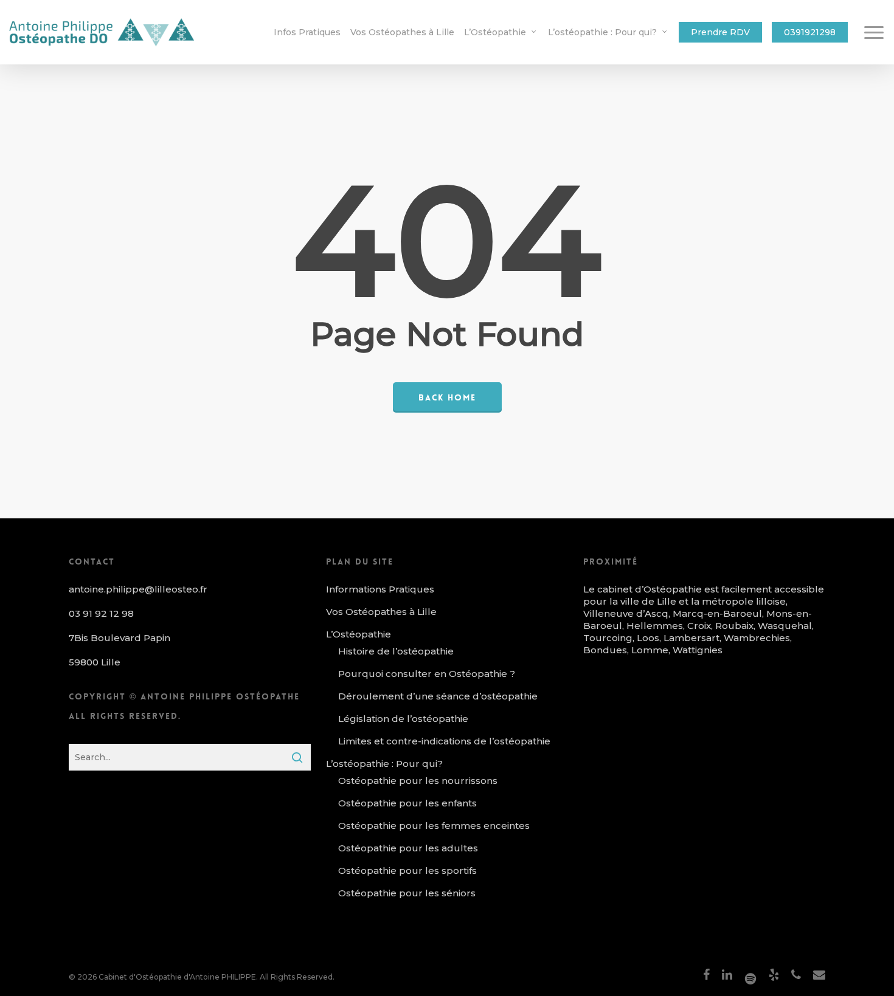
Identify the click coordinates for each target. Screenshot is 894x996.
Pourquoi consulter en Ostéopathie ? (426, 673)
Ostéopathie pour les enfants (407, 803)
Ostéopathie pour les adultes (408, 848)
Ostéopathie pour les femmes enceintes (434, 825)
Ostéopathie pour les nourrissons (417, 780)
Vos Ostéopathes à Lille (381, 611)
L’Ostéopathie (358, 634)
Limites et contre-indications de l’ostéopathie (444, 741)
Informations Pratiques (380, 589)
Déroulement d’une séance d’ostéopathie (438, 696)
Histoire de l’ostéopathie (396, 651)
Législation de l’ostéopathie (403, 718)
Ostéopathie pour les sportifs (407, 870)
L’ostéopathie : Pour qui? (384, 763)
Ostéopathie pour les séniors (407, 893)
